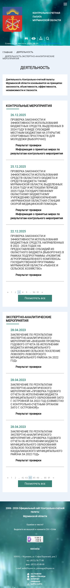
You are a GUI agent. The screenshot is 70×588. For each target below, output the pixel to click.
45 (34, 477)
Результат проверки (28, 145)
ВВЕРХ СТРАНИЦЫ (38, 576)
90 (45, 477)
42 (23, 477)
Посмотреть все (35, 298)
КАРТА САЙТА (36, 584)
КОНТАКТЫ (35, 549)
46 (38, 477)
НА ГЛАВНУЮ (36, 574)
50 (34, 292)
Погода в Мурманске (50, 43)
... (30, 292)
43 (26, 477)
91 (49, 477)
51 (38, 292)
